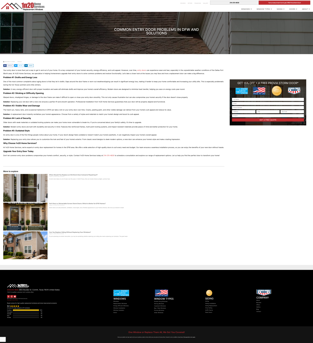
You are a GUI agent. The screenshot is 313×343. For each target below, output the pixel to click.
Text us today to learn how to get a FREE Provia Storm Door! (284, 3)
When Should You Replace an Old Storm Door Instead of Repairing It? (73, 175)
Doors (292, 9)
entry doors (141, 70)
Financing (197, 3)
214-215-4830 (234, 3)
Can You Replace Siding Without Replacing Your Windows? (70, 232)
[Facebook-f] (8, 296)
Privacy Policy (14, 300)
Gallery (205, 3)
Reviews (183, 3)
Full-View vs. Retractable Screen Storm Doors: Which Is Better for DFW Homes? (77, 203)
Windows (245, 9)
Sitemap (9, 300)
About (305, 9)
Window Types (263, 9)
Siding (280, 9)
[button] (8, 65)
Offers (190, 3)
